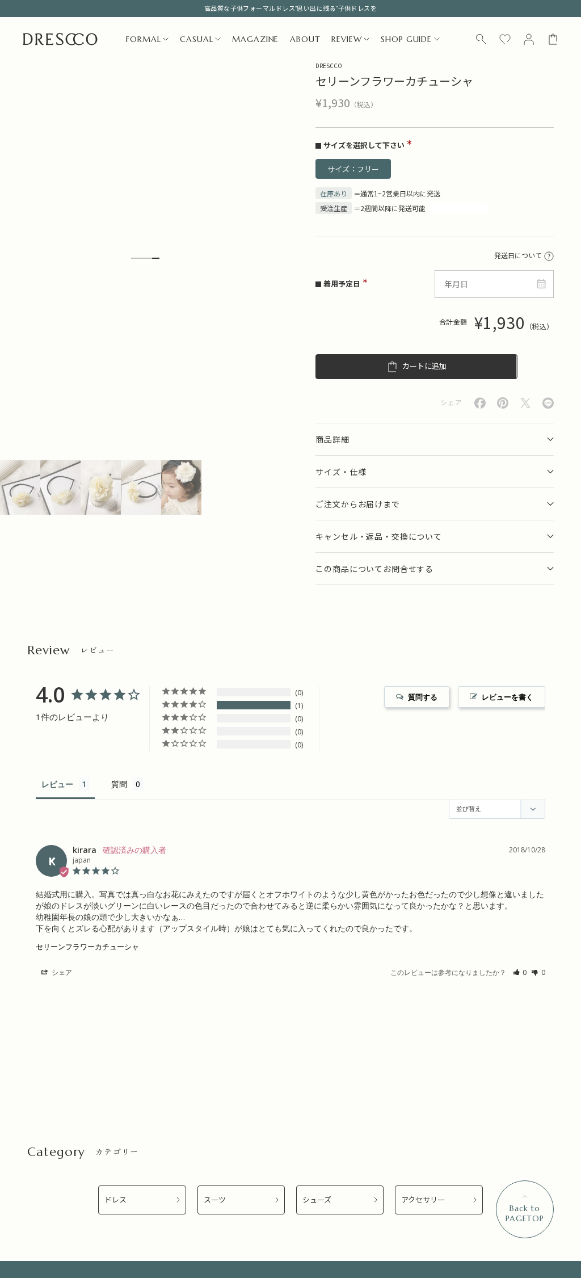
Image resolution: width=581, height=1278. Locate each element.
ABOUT (305, 39)
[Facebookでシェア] (480, 403)
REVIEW (346, 39)
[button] (520, 972)
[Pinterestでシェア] (502, 403)
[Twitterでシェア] (525, 403)
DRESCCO (328, 65)
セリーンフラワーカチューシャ (87, 946)
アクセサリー (423, 1200)
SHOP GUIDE (406, 39)
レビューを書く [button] (507, 697)
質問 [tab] (119, 784)
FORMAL (143, 39)
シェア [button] (61, 972)
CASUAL (196, 39)
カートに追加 (424, 366)
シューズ (316, 1200)
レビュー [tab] (57, 784)
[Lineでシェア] (548, 403)
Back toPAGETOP (525, 1213)
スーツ (215, 1200)
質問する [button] (422, 697)
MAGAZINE (255, 39)
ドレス (115, 1200)
